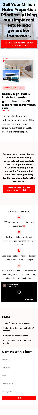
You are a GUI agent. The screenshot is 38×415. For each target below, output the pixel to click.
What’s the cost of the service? (17, 323)
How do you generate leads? (16, 336)
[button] (19, 323)
